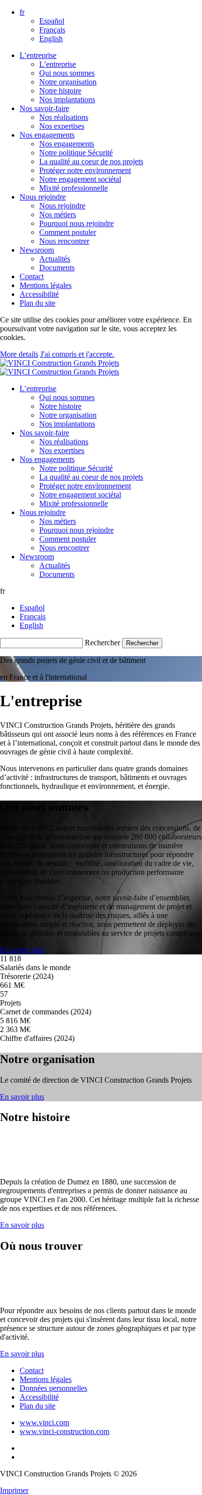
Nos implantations (67, 99)
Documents (57, 267)
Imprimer (14, 1490)
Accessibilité (39, 294)
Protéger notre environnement (85, 170)
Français (52, 30)
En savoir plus (22, 950)
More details (19, 354)
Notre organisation (68, 82)
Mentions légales (46, 285)
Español (51, 21)
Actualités (54, 259)
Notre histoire (60, 90)
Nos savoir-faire (44, 108)
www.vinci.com (44, 1422)
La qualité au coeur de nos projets (91, 161)
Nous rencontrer (64, 241)
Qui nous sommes (67, 73)
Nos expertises (61, 126)
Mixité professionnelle (73, 188)
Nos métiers (57, 214)
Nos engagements (47, 135)
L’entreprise (38, 55)
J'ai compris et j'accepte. (77, 354)
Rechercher (102, 642)
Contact (32, 276)
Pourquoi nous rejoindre (76, 223)
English (51, 38)
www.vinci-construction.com (64, 1431)
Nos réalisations (63, 117)
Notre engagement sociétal (80, 179)
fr (22, 12)
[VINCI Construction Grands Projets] (59, 367)
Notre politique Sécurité (76, 152)
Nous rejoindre (43, 197)
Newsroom (37, 250)
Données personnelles (53, 1388)
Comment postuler (67, 232)
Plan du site (37, 303)
